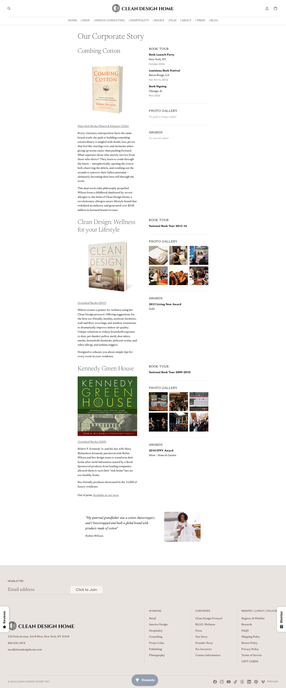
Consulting (155, 637)
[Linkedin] (249, 681)
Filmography (157, 655)
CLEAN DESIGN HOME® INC (33, 682)
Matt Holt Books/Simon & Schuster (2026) (103, 126)
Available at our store (106, 495)
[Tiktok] (235, 681)
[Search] (9, 8)
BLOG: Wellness (205, 624)
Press (198, 631)
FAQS (245, 631)
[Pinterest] (256, 681)
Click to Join (86, 589)
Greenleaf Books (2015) (92, 303)
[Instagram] (221, 681)
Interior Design (158, 624)
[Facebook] (215, 681)
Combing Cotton (99, 51)
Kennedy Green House (106, 369)
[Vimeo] (263, 681)
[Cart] (275, 8)
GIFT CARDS (249, 661)
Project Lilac (156, 643)
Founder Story (204, 643)
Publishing (155, 649)
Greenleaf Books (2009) (92, 442)
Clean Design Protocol (208, 618)
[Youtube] (228, 681)
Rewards (246, 624)
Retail (152, 618)
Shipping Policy (250, 637)
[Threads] (242, 681)
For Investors (203, 649)
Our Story (201, 637)
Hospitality (156, 631)
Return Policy (249, 643)
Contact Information (207, 655)
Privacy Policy (250, 649)
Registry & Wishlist (253, 618)
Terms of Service (251, 655)
